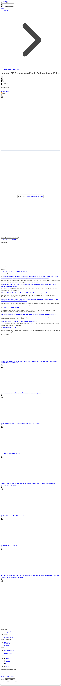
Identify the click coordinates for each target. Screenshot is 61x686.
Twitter (7, 664)
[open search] (2, 6)
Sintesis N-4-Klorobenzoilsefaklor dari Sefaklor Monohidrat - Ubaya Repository (21, 393)
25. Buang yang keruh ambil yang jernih (10, 453)
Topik (8, 676)
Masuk (2, 8)
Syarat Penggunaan (9, 650)
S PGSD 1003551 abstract (9, 328)
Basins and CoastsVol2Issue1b (9, 545)
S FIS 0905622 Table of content (10, 307)
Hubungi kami (7, 642)
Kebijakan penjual (8, 653)
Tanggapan (6, 645)
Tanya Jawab (7, 643)
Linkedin (7, 658)
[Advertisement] (6, 120)
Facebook (7, 661)
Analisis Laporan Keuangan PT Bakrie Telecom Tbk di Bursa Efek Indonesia (20, 423)
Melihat (2, 269)
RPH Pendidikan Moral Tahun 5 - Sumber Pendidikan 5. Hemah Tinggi (19, 321)
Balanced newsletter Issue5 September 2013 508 (14, 515)
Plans (12, 676)
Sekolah (3, 676)
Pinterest (7, 666)
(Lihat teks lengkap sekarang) (35, 196)
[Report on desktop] (2, 79)
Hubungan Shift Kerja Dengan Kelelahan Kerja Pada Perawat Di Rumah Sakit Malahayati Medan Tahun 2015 (29, 314)
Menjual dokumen (8, 637)
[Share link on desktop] (2, 77)
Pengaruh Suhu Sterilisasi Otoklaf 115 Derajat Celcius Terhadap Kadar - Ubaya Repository (25, 293)
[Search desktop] (2, 4)
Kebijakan (6, 652)
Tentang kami (7, 632)
